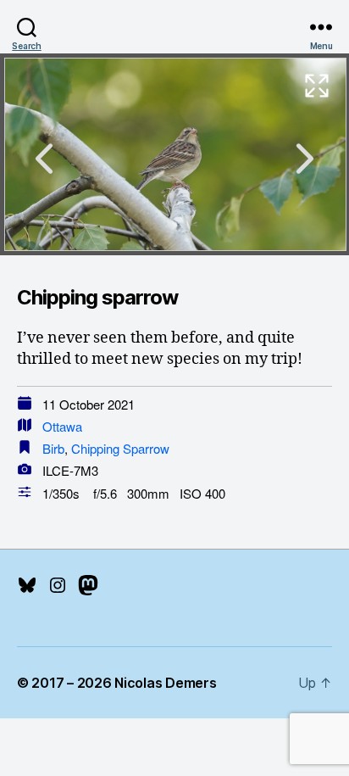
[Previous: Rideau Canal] (44, 158)
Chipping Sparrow (120, 448)
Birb (53, 448)
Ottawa (62, 426)
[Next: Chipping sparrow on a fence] (305, 158)
